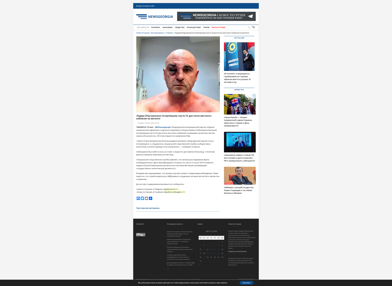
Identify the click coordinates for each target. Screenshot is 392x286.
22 (218, 253)
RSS (168, 269)
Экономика (167, 27)
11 (204, 249)
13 (211, 249)
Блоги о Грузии (218, 27)
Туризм (206, 27)
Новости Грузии (142, 279)
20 (211, 253)
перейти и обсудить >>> (174, 192)
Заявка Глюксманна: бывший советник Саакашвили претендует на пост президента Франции (179, 234)
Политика (155, 27)
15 (218, 249)
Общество (180, 27)
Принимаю (246, 283)
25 (204, 257)
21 (215, 253)
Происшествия (194, 27)
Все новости (143, 27)
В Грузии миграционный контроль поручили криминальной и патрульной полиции (179, 249)
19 (207, 253)
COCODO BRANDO (194, 279)
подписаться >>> (170, 189)
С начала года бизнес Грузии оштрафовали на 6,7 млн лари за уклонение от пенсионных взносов (178, 257)
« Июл (199, 264)
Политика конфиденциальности (246, 279)
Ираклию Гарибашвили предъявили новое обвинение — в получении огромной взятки (179, 241)
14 (215, 249)
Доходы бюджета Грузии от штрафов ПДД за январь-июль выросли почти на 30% (180, 264)
